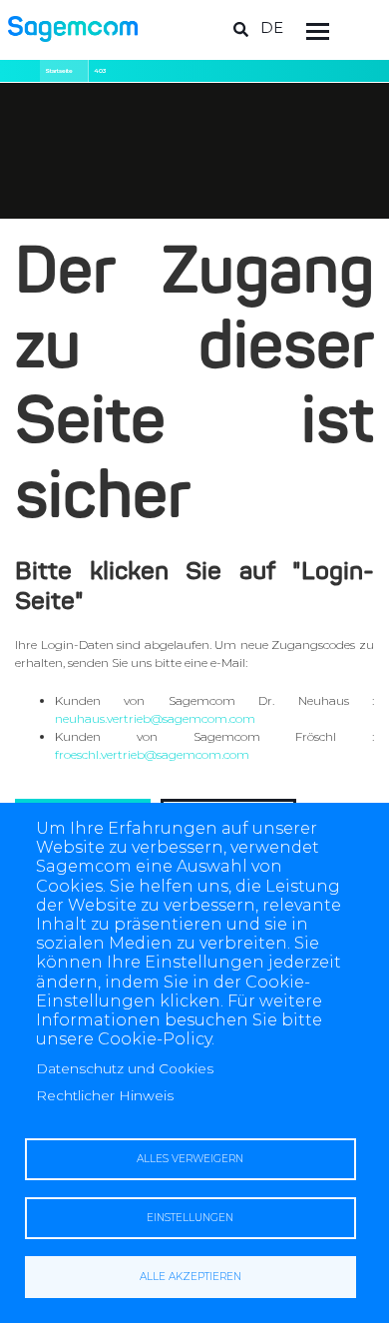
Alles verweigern (190, 1158)
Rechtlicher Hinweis (105, 1095)
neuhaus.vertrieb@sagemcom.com (155, 718)
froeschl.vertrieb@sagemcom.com (152, 754)
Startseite (59, 71)
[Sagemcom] (73, 27)
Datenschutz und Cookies (124, 1068)
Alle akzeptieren (190, 1276)
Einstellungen (190, 1217)
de (271, 27)
